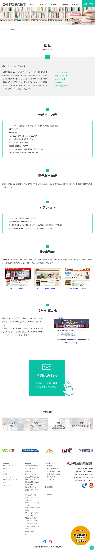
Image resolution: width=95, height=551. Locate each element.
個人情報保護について (54, 471)
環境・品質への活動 (53, 474)
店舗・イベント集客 (31, 474)
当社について (76, 5)
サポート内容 (60, 72)
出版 (4, 482)
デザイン (6, 468)
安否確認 (48, 494)
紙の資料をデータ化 (31, 487)
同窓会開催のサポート (32, 466)
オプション (59, 79)
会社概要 (50, 466)
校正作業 (28, 534)
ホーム (32, 5)
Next (91, 423)
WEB (4, 471)
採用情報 (65, 5)
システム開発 (29, 531)
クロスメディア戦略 (31, 521)
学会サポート (29, 471)
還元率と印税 (60, 76)
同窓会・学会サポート (10, 480)
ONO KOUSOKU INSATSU (47, 547)
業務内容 (43, 5)
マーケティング (8, 477)
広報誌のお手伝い (30, 518)
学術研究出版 (60, 86)
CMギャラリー (51, 477)
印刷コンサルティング (10, 466)
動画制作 (6, 474)
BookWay (59, 82)
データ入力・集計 (30, 495)
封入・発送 (6, 485)
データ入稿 (50, 480)
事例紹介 (54, 5)
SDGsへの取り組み (53, 468)
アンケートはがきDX (31, 524)
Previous (4, 423)
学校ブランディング (31, 468)
